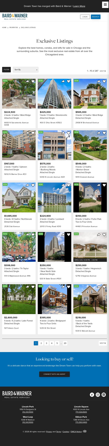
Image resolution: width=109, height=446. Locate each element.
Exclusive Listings (28, 27)
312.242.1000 (27, 412)
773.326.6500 (81, 412)
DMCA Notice (76, 431)
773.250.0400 (81, 422)
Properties (13, 27)
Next (102, 71)
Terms (58, 431)
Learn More (79, 6)
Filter (6, 69)
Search (95, 16)
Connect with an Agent (54, 374)
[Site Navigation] (105, 5)
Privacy (49, 431)
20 (65, 343)
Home (4, 27)
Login (85, 17)
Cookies (66, 431)
